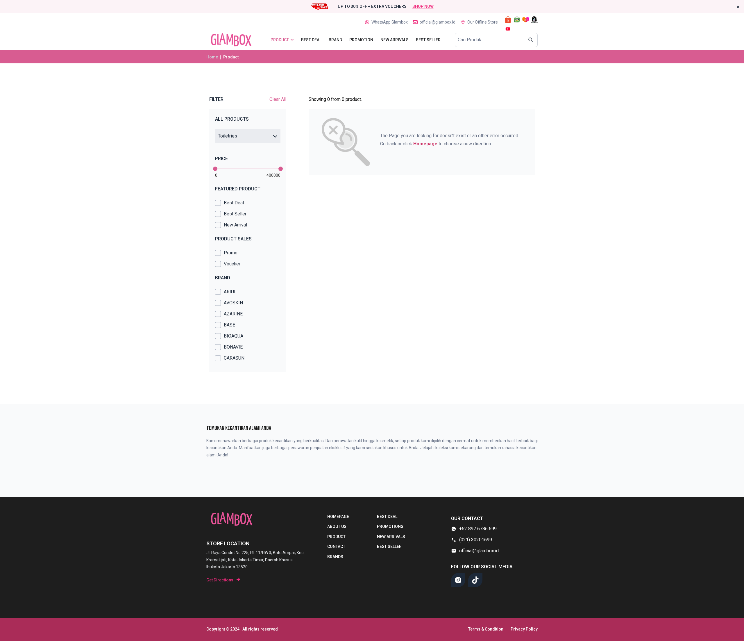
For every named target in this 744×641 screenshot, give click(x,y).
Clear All (277, 99)
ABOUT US (336, 526)
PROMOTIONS (390, 526)
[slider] (215, 169)
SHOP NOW (423, 6)
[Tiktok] (475, 580)
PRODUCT (336, 536)
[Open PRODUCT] (292, 40)
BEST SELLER (389, 546)
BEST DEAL (387, 516)
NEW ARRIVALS (391, 536)
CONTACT (336, 546)
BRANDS (335, 556)
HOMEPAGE (338, 516)
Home (212, 57)
